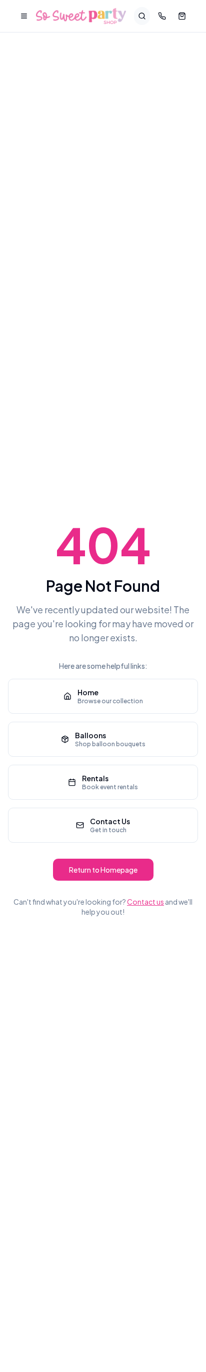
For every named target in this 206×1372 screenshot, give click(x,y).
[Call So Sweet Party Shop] (162, 16)
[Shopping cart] (182, 16)
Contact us (145, 901)
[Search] (142, 16)
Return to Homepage (103, 869)
